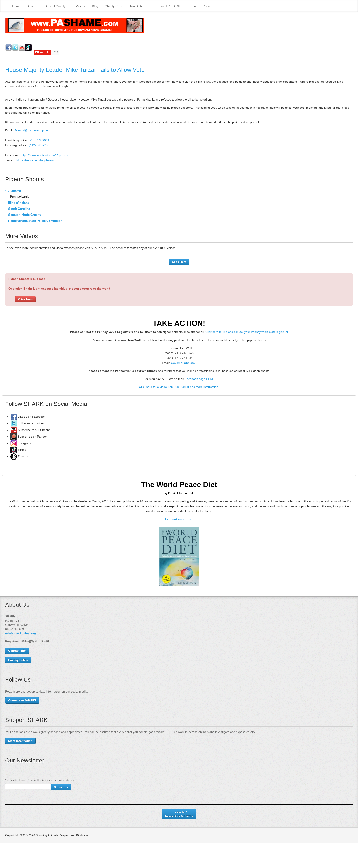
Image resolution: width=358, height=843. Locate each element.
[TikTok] (13, 449)
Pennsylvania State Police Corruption (35, 220)
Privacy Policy (18, 660)
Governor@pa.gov (183, 362)
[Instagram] (13, 443)
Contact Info (17, 650)
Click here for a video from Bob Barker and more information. (179, 386)
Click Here (179, 261)
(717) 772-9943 (39, 140)
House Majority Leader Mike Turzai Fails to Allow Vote (75, 70)
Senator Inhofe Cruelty (24, 214)
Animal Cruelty (55, 6)
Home (16, 6)
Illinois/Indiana (18, 202)
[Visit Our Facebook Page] (13, 416)
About (31, 6)
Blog (95, 6)
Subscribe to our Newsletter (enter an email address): (40, 780)
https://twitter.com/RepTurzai (35, 160)
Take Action (137, 6)
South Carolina (19, 208)
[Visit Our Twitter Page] (13, 423)
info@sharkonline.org (20, 633)
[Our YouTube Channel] (13, 430)
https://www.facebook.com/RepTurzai (45, 155)
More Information (20, 740)
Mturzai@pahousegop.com (32, 130)
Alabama (14, 191)
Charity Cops (114, 6)
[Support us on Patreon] (13, 436)
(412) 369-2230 (39, 145)
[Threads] (13, 456)
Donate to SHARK (167, 6)
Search (209, 6)
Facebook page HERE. (200, 379)
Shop (193, 6)
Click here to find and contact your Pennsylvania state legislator (246, 332)
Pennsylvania (19, 196)
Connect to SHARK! (22, 700)
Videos (80, 6)
